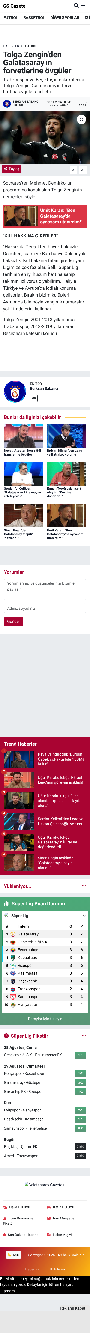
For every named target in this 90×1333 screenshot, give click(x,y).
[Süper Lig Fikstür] (84, 1035)
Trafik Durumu (63, 1207)
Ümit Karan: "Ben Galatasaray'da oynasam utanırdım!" (65, 534)
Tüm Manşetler (63, 1218)
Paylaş (14, 169)
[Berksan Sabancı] (15, 391)
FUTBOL (10, 17)
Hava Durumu (19, 1207)
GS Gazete (14, 6)
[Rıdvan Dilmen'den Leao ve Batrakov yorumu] (66, 435)
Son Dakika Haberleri (24, 1235)
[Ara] (76, 5)
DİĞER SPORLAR (64, 17)
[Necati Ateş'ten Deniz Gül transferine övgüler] (23, 435)
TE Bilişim (57, 1269)
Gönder (13, 621)
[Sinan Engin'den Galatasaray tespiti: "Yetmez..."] (23, 515)
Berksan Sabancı (44, 388)
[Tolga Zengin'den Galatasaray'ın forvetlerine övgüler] (45, 137)
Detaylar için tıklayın (45, 1018)
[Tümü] (84, 886)
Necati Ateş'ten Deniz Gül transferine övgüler (22, 452)
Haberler (11, 46)
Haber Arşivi (62, 1235)
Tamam (8, 1291)
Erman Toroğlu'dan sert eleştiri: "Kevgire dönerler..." (64, 492)
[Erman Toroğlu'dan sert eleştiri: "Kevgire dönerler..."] (66, 473)
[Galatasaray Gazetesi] (45, 1184)
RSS (15, 1255)
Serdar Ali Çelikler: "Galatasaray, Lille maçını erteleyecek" (22, 492)
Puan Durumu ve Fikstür (18, 1220)
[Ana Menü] (83, 5)
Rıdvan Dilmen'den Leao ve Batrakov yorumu (64, 452)
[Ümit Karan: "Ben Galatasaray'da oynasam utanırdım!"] (66, 515)
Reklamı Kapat (72, 1308)
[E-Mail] (34, 398)
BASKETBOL (34, 17)
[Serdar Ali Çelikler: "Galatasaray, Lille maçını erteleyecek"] (23, 473)
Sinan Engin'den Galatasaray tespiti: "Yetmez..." (18, 534)
